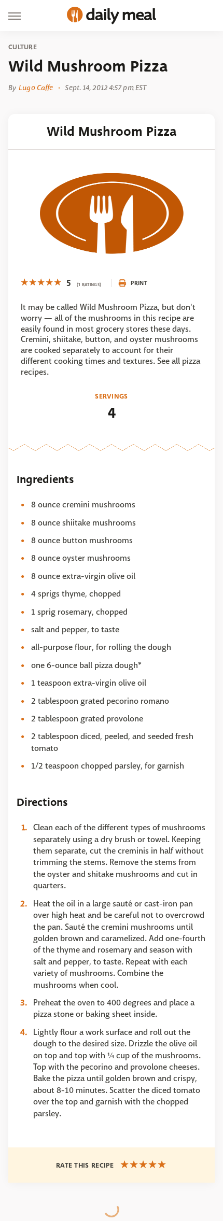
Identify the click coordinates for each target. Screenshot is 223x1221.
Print (139, 283)
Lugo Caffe (36, 87)
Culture (22, 47)
